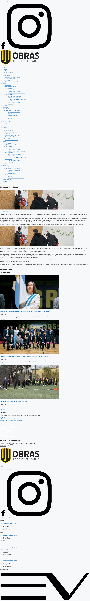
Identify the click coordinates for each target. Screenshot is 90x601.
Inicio (4, 67)
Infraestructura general (11, 74)
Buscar (1, 184)
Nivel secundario (9, 94)
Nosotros (7, 70)
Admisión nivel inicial (10, 86)
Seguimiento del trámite (14, 112)
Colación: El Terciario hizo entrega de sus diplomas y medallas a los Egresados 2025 (25, 356)
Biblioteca (7, 75)
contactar (2, 417)
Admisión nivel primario (14, 89)
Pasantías (10, 104)
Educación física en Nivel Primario (16, 93)
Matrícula (10, 113)
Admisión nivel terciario (14, 102)
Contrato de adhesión (13, 115)
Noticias (5, 105)
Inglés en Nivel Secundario (14, 97)
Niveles (4, 83)
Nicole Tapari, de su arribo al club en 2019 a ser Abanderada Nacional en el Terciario (25, 311)
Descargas (5, 107)
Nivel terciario (8, 101)
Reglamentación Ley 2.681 (11, 82)
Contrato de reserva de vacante (16, 120)
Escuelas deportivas (10, 78)
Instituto (5, 69)
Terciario (7, 116)
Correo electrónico (5, 445)
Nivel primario (8, 88)
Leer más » (2, 319)
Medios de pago (7, 121)
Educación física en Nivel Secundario (17, 99)
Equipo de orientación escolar (12, 77)
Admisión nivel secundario (14, 96)
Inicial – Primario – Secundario (12, 110)
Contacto (5, 123)
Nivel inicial (8, 85)
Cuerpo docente (9, 72)
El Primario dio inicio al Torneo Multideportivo (13, 401)
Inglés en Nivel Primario (14, 91)
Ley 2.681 (7, 80)
